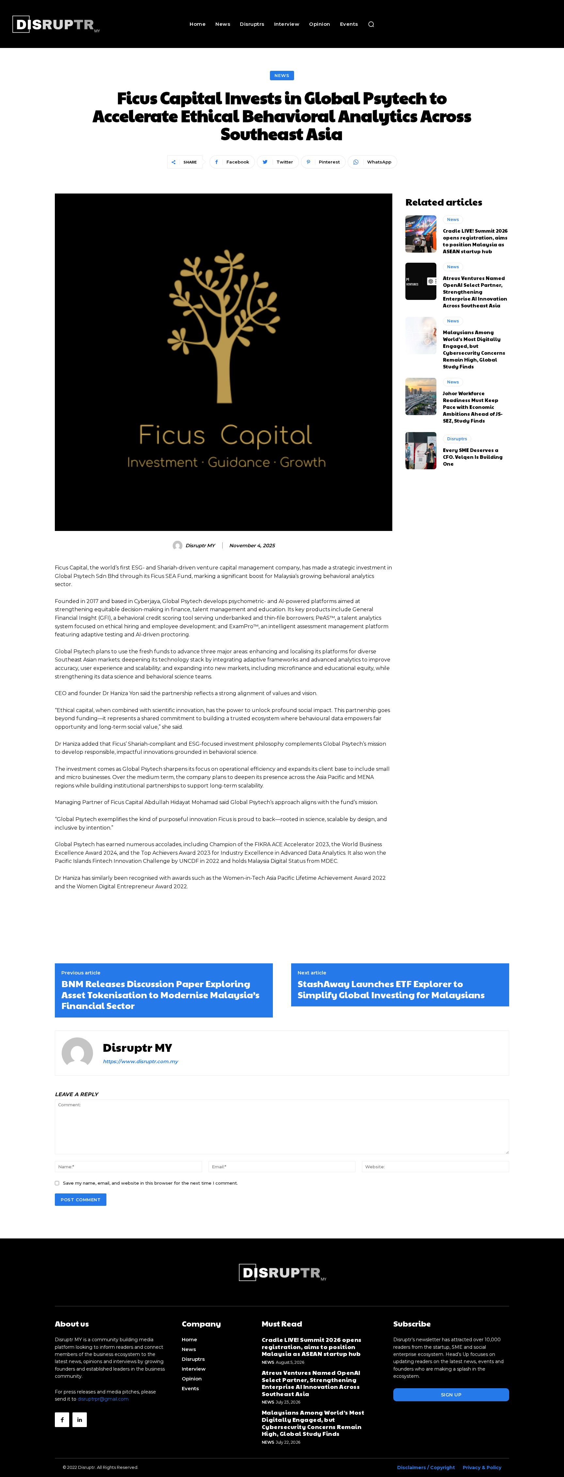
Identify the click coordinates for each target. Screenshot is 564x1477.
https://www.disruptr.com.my (140, 1061)
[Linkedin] (79, 1419)
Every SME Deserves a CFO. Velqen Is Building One (473, 456)
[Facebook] (62, 1419)
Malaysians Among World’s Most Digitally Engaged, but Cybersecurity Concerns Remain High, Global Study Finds (474, 349)
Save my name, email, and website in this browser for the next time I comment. (150, 1183)
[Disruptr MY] (178, 546)
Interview (194, 1369)
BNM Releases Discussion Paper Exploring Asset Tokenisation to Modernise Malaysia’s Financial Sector (160, 994)
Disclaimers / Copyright (426, 1467)
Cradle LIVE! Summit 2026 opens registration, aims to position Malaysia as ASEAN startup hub (475, 241)
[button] (371, 24)
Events (190, 1388)
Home (189, 1339)
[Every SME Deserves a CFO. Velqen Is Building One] (420, 450)
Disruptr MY (200, 546)
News (282, 75)
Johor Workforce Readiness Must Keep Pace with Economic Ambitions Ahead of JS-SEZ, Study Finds (473, 407)
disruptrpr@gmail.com (103, 1399)
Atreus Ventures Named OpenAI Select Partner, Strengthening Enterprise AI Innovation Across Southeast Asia (475, 291)
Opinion (192, 1379)
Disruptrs (457, 438)
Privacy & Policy (482, 1467)
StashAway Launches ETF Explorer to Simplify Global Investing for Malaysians (391, 989)
